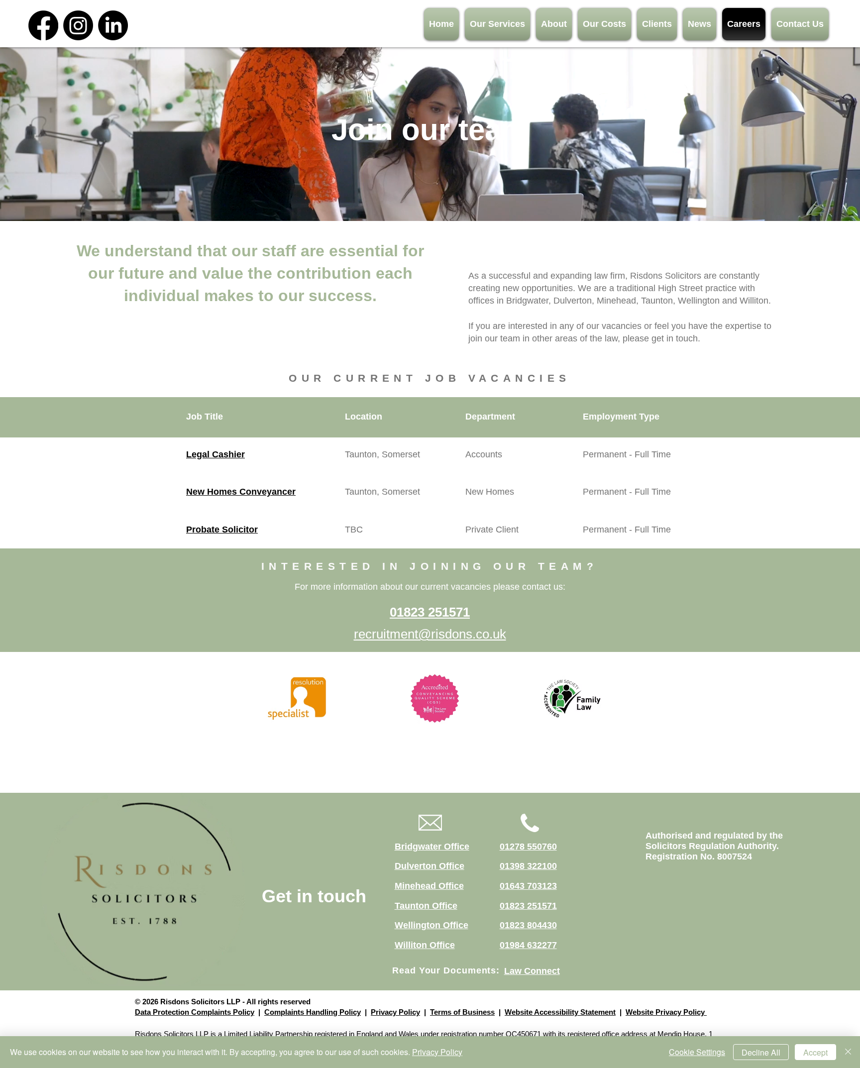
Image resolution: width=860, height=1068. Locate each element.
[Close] (848, 1052)
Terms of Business (462, 1012)
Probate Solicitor (222, 529)
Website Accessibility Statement (560, 1012)
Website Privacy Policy (666, 1012)
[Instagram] (78, 25)
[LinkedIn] (113, 25)
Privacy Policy (395, 1012)
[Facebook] (43, 25)
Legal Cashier (215, 454)
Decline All (761, 1052)
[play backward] (262, 698)
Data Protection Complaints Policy (194, 1012)
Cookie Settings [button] (697, 1052)
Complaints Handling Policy (312, 1012)
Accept (815, 1052)
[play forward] (612, 698)
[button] (497, 24)
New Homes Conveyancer (241, 492)
